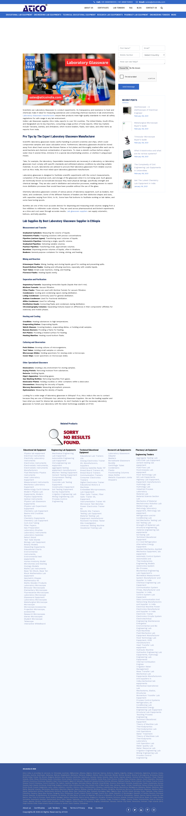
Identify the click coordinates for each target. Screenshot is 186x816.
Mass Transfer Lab (145, 671)
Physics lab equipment (34, 453)
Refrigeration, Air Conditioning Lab (144, 704)
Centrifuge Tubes (116, 465)
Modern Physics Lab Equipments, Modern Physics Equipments (33, 494)
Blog (139, 8)
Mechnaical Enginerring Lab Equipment (63, 454)
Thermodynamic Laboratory (143, 739)
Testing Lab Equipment (90, 513)
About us (27, 808)
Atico (65, 812)
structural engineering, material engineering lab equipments (147, 529)
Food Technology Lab (146, 475)
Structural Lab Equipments (148, 712)
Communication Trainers (91, 475)
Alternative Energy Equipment (145, 545)
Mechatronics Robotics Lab (149, 503)
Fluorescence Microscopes (36, 592)
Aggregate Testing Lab (147, 458)
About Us (88, 8)
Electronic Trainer (144, 614)
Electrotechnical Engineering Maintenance (148, 620)
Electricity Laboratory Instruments (34, 459)
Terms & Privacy (77, 808)
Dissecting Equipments (34, 547)
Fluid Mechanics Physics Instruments (35, 473)
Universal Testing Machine (92, 525)
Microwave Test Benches (91, 504)
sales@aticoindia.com (155, 2)
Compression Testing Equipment (61, 478)
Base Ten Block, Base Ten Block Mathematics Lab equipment (36, 573)
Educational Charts (33, 549)
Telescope (29, 621)
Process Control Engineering (59, 500)
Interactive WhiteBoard (34, 624)
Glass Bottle (114, 475)
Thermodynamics (144, 726)
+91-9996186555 (109, 2)
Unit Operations (143, 731)
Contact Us (151, 8)
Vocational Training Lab (91, 528)
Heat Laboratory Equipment (32, 478)
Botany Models (31, 544)
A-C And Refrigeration (146, 542)
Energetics (141, 623)
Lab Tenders (119, 8)
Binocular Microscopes (34, 588)
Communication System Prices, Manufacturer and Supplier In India (148, 589)
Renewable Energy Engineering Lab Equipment (149, 708)
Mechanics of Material (146, 501)
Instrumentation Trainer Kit (92, 501)
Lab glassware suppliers (77, 211)
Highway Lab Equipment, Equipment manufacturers (148, 480)
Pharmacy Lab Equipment (136, 15)
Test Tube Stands (32, 540)
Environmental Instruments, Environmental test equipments (33, 555)
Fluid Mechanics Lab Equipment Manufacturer (147, 634)
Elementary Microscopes (36, 590)
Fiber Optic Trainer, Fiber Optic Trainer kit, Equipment (92, 496)
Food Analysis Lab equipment (144, 471)
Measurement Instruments (36, 482)
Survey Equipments (61, 492)
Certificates (39, 808)
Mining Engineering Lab (63, 496)
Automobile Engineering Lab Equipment (63, 459)
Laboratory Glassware (118, 453)
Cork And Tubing (31, 523)
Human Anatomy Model (35, 561)
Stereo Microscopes (33, 616)
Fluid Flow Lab (143, 467)
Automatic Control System (148, 556)
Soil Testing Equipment (62, 489)
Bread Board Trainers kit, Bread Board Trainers (92, 471)
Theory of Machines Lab (147, 736)
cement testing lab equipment (145, 464)
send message (129, 87)
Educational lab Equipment (19, 15)
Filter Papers (30, 525)
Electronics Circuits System (149, 616)
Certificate (103, 8)
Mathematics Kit (31, 580)
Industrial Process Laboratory (144, 490)
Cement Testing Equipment (64, 475)
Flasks (111, 470)
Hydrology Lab (143, 484)
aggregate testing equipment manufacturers (64, 469)
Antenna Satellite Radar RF (93, 468)
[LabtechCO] (35, 8)
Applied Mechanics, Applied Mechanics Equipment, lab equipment (149, 551)
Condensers (113, 468)
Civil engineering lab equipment (61, 464)
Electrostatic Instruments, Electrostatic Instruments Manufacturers (36, 467)
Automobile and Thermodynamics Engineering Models (145, 561)
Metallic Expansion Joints (120, 477)
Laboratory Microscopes (35, 600)
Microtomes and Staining (35, 564)
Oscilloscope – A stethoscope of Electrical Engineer (146, 110)
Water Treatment (144, 734)
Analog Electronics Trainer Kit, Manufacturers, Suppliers (92, 463)
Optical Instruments (33, 499)
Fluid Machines (143, 631)
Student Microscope (33, 619)
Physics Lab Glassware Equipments (35, 502)
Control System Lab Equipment (145, 596)
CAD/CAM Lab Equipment (148, 460)
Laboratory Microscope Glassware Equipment (35, 596)
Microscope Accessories (35, 607)
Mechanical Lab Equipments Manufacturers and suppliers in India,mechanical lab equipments (148, 679)
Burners (27, 516)
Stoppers (112, 480)
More (173, 15)
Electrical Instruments (34, 456)
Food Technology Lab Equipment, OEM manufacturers (146, 640)
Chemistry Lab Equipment (36, 511)
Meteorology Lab (144, 506)
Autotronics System (145, 566)
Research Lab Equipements (110, 15)
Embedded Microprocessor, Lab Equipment (93, 490)
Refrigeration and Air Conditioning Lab (146, 516)
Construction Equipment (63, 487)
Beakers (112, 458)
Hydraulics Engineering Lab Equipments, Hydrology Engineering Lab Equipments (149, 656)
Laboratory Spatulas (33, 535)
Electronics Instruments (35, 463)
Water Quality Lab (144, 746)
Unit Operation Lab (145, 743)
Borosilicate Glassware (119, 461)
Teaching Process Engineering (144, 715)
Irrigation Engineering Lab (64, 494)
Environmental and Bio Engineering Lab (146, 627)
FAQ (65, 808)
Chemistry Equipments (34, 518)
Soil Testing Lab (143, 523)
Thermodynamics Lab (146, 729)
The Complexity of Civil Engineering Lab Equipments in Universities (147, 167)
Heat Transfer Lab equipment (145, 646)
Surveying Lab (142, 535)
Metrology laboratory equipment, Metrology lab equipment (148, 510)
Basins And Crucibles (33, 513)
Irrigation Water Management (143, 668)
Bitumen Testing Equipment (64, 472)
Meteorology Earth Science (36, 489)
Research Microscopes (34, 614)
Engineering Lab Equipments (47, 15)
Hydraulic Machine (144, 650)
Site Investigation (88, 523)
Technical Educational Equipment (79, 15)
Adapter (112, 456)
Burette (111, 463)
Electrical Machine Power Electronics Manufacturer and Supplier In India (148, 609)
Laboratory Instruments (35, 532)
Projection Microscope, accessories (34, 610)
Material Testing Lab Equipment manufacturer (91, 517)
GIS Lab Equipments (145, 477)
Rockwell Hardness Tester (92, 521)
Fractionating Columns (118, 472)
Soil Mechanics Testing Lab (148, 520)
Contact (99, 808)
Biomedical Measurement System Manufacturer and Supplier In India (148, 577)
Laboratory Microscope (35, 585)
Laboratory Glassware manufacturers (39, 115)
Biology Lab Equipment (34, 542)
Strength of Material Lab (147, 525)
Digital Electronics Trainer (92, 482)
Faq (130, 8)
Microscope (29, 604)
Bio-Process (142, 568)
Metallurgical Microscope (35, 602)
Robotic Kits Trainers (90, 511)
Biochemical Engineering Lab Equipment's (147, 572)
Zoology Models (31, 566)
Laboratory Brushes (33, 530)
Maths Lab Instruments (35, 568)
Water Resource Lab (145, 748)
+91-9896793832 (125, 2)
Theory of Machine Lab (147, 724)
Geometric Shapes (32, 578)
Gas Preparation (31, 528)
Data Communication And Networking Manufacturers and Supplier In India (148, 601)
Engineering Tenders (160, 15)
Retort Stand (30, 537)
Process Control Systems (148, 700)
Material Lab (142, 494)
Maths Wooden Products (35, 583)
